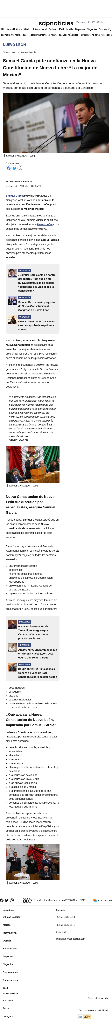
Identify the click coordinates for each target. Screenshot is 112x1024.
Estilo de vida (66, 29)
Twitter (6, 1008)
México (27, 29)
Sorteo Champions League (40, 35)
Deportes (80, 29)
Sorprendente (10, 972)
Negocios (92, 29)
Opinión (53, 29)
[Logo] (56, 23)
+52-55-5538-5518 (65, 917)
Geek (5, 988)
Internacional (40, 29)
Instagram (8, 1016)
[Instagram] (12, 900)
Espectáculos (10, 980)
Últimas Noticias (13, 29)
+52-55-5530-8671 (65, 925)
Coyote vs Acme (11, 35)
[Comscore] (102, 900)
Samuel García (28, 52)
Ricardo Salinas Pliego (94, 35)
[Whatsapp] (20, 168)
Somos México (68, 35)
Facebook (8, 1000)
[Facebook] (9, 168)
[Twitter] (15, 168)
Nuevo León (9, 52)
